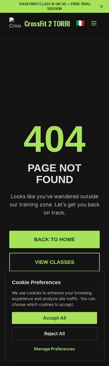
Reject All (54, 333)
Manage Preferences (54, 348)
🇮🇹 (80, 23)
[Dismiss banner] (101, 6)
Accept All (54, 318)
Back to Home (54, 239)
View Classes (54, 262)
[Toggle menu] (94, 23)
